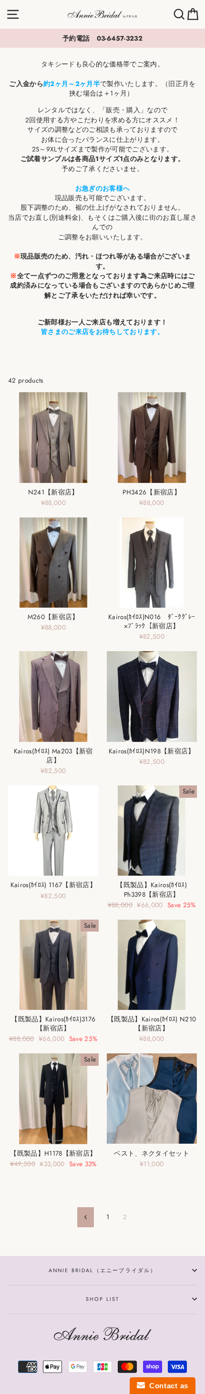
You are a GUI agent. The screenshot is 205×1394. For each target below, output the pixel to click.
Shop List (103, 1299)
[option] (102, 38)
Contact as (166, 1386)
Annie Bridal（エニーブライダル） (103, 1270)
